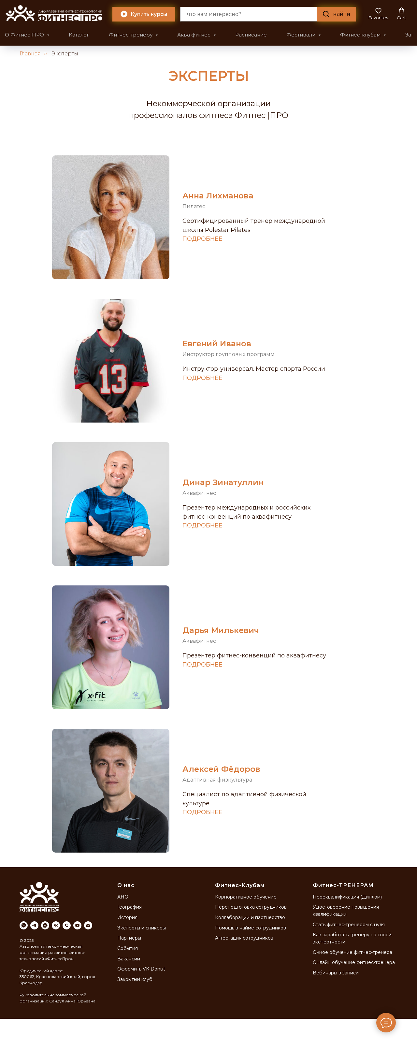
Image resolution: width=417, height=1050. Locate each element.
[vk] (56, 925)
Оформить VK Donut (141, 969)
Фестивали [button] (301, 35)
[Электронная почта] (88, 925)
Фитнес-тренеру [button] (131, 35)
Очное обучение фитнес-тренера (352, 952)
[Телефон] (67, 925)
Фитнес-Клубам (240, 885)
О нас (126, 885)
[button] (378, 13)
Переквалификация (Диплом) (347, 897)
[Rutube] (77, 925)
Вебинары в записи (336, 973)
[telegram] (34, 925)
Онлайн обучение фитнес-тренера (354, 962)
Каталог (79, 35)
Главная (30, 53)
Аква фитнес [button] (194, 35)
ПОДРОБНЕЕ (202, 238)
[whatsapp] (24, 925)
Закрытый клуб (134, 979)
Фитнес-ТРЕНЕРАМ (343, 885)
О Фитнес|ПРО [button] (25, 35)
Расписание (251, 35)
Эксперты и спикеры (141, 928)
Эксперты (64, 53)
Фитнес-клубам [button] (361, 35)
